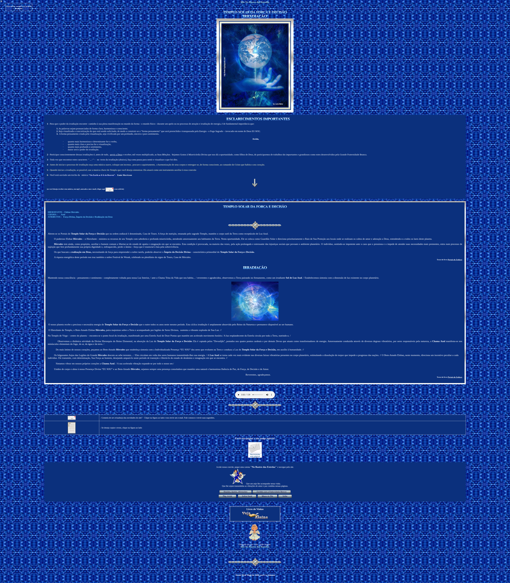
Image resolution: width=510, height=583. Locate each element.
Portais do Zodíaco (455, 260)
